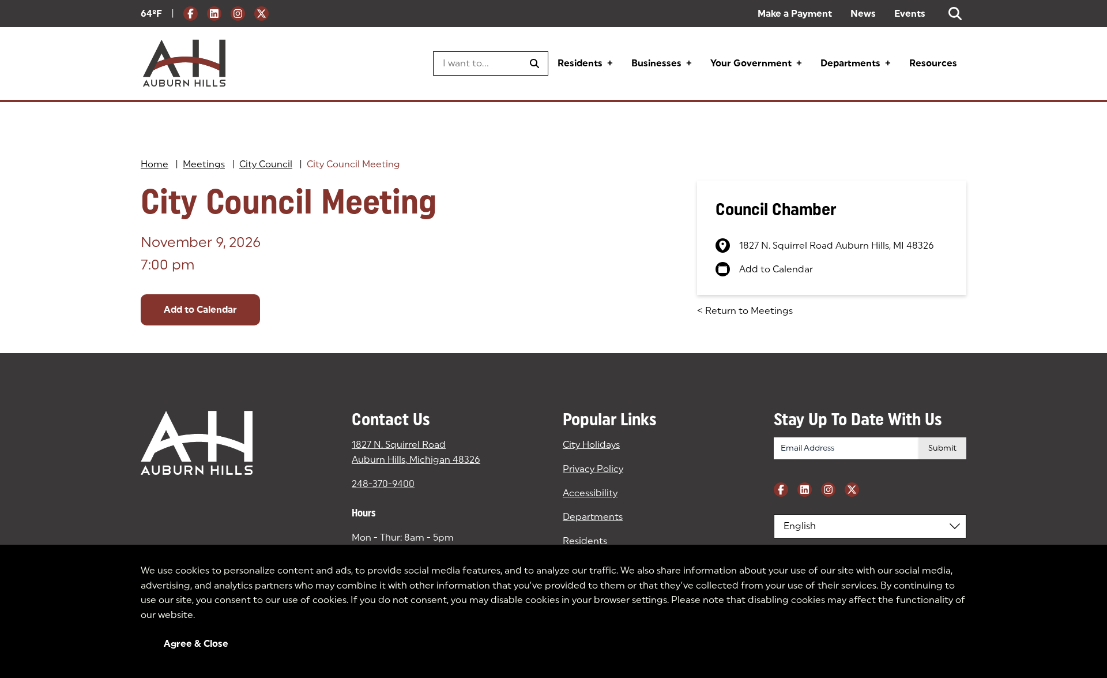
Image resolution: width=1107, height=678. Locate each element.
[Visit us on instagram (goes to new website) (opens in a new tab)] (238, 13)
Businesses (656, 63)
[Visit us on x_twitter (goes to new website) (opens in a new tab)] (261, 13)
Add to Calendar (200, 309)
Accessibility (590, 493)
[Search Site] (955, 13)
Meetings (204, 164)
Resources (933, 63)
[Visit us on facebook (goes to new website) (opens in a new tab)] (190, 13)
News (863, 13)
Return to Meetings (745, 310)
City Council (265, 164)
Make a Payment (795, 13)
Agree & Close (196, 643)
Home (154, 164)
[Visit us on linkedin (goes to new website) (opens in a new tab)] (214, 13)
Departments (850, 63)
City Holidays (591, 444)
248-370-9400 (383, 483)
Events (909, 13)
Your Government (751, 63)
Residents (580, 63)
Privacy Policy (593, 468)
